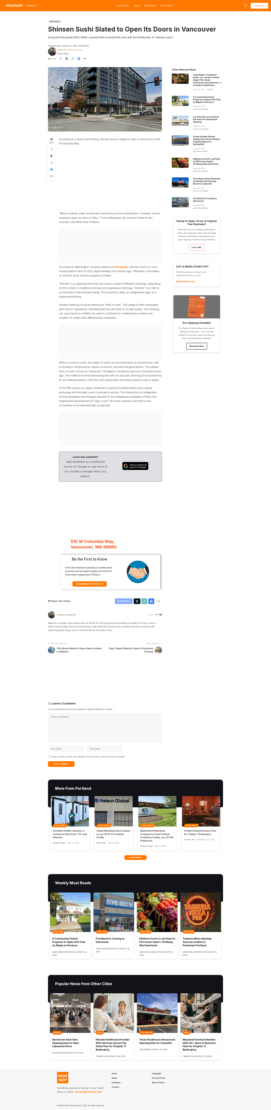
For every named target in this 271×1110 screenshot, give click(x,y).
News (99, 1033)
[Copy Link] (73, 58)
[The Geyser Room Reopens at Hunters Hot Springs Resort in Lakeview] (180, 182)
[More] (85, 58)
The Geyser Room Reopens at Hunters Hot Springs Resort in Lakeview (206, 181)
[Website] (156, 615)
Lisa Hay (210, 89)
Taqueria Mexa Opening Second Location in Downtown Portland (197, 942)
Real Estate (150, 5)
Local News (60, 825)
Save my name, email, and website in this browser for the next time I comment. (88, 756)
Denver (57, 1033)
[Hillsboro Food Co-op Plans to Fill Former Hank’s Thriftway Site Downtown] (180, 163)
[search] (245, 5)
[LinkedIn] (160, 615)
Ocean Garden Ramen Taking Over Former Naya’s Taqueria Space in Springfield (206, 140)
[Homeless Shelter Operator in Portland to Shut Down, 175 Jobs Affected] (70, 811)
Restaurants (123, 5)
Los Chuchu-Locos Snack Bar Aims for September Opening (206, 119)
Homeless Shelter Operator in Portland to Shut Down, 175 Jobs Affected (70, 834)
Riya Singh (101, 843)
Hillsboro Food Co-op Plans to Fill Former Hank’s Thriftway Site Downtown (206, 161)
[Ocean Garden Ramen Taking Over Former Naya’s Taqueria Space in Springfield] (180, 140)
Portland (58, 932)
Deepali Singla (59, 843)
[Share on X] (66, 58)
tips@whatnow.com (185, 281)
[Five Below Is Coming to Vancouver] (180, 202)
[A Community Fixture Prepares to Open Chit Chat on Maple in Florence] (180, 101)
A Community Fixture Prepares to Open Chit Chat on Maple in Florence (207, 99)
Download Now (196, 346)
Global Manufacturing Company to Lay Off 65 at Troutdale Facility (113, 834)
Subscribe (259, 6)
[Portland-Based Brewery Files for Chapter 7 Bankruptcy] (201, 811)
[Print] (79, 58)
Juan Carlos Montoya (200, 109)
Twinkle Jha (189, 839)
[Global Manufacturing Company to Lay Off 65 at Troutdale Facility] (114, 811)
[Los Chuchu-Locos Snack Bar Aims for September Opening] (180, 121)
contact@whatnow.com (88, 1091)
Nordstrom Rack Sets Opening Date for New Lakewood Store (65, 1043)
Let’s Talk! (197, 247)
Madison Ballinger (75, 50)
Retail (136, 5)
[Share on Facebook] (60, 58)
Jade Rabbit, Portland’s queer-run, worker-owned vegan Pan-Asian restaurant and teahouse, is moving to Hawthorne (207, 80)
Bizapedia (122, 266)
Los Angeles (146, 1033)
